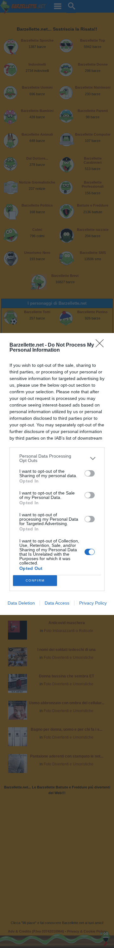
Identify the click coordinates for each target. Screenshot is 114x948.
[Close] (102, 345)
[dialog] (57, 474)
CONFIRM (35, 580)
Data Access (57, 603)
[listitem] (57, 458)
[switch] (90, 473)
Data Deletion (21, 603)
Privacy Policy (93, 603)
